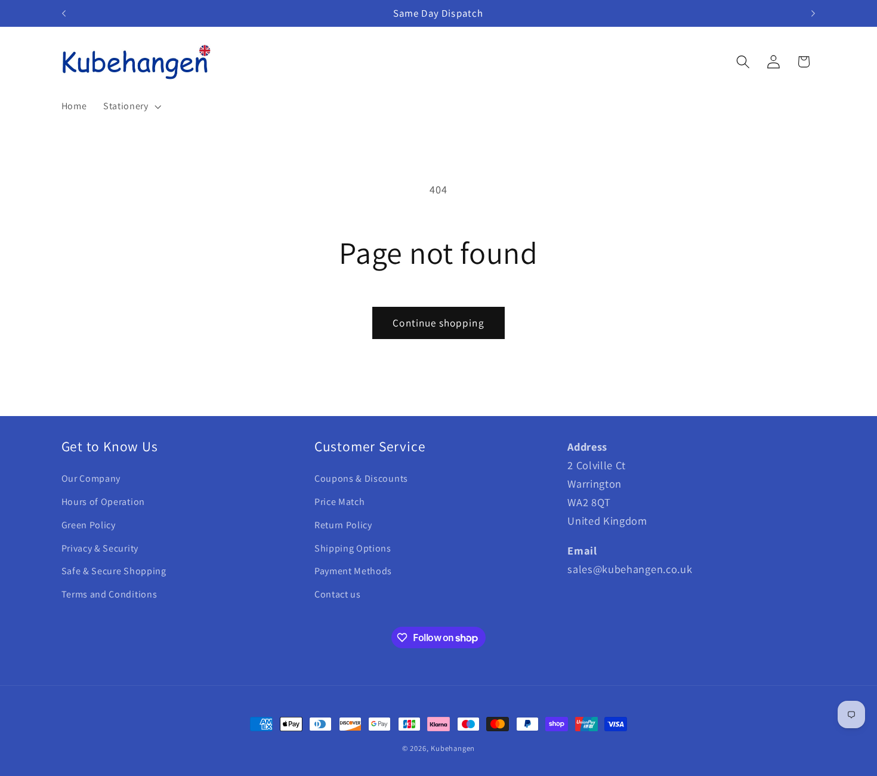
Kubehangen (453, 748)
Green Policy (88, 525)
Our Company (91, 478)
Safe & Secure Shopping (113, 571)
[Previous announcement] (64, 13)
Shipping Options (352, 548)
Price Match (339, 501)
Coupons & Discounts (361, 478)
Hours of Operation (103, 501)
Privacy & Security (99, 548)
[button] (131, 106)
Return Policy (343, 525)
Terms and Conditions (109, 594)
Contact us (337, 594)
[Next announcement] (813, 13)
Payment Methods (353, 571)
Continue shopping (438, 323)
